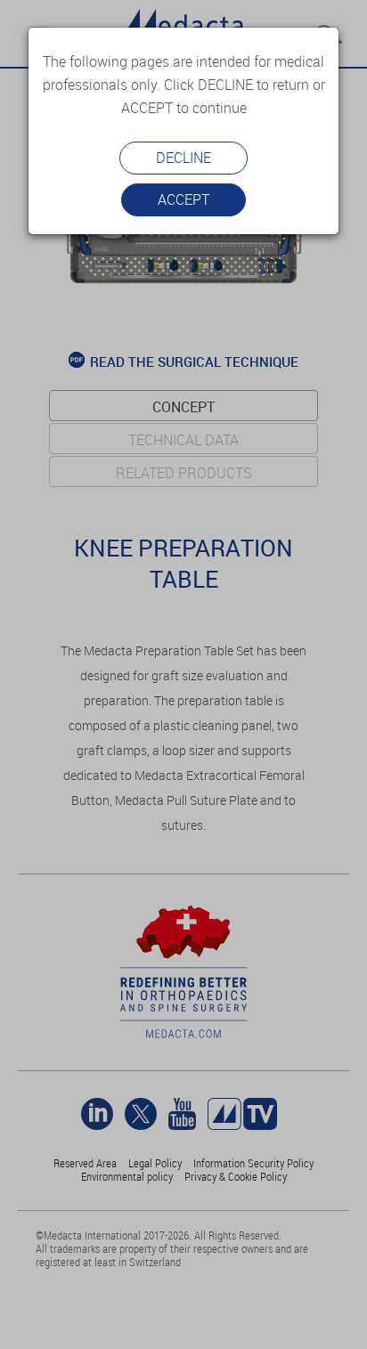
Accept (183, 199)
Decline (183, 157)
